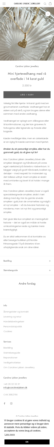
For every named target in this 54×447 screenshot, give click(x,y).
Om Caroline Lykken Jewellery (19, 367)
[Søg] (45, 3)
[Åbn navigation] (4, 3)
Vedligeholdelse (12, 362)
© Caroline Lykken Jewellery (27, 416)
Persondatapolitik (12, 326)
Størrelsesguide (10, 270)
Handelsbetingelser (13, 321)
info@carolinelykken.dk (15, 387)
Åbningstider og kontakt (16, 311)
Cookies (7, 331)
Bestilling (7, 260)
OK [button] (27, 442)
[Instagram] (11, 403)
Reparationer (10, 357)
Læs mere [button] (10, 434)
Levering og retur (12, 316)
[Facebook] (4, 403)
